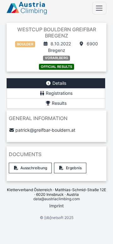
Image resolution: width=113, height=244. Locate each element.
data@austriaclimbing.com (56, 198)
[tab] (56, 83)
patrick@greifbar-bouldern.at (45, 130)
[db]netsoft (53, 217)
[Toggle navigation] (99, 8)
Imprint (56, 205)
